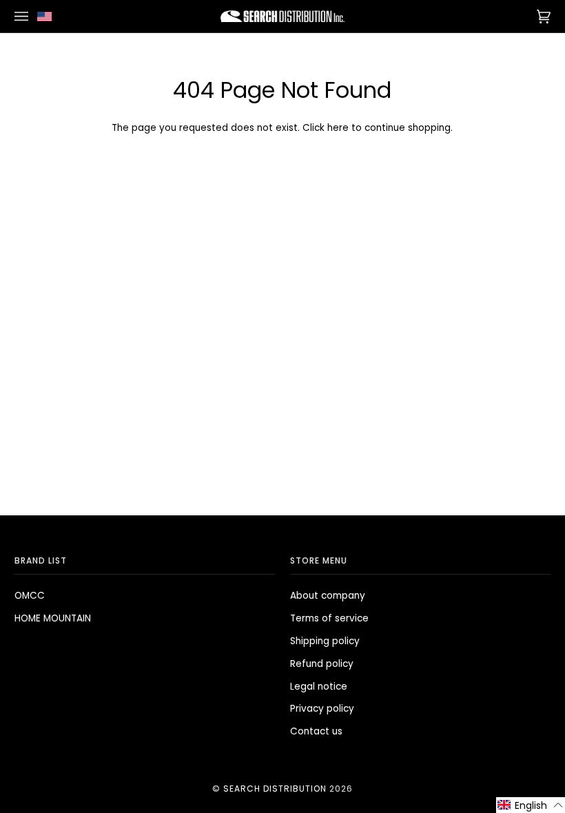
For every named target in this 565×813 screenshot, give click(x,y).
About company (327, 595)
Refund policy (321, 663)
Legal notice (318, 686)
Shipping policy (325, 641)
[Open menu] (23, 16)
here (338, 127)
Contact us (316, 731)
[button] (530, 805)
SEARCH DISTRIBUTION (275, 788)
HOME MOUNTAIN (52, 618)
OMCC (29, 595)
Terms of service (329, 618)
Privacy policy (322, 708)
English (47, 16)
